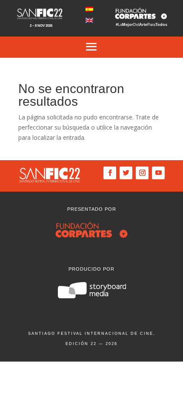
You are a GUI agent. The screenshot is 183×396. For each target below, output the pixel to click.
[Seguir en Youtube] (158, 173)
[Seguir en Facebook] (109, 173)
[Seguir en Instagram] (142, 173)
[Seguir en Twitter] (126, 173)
